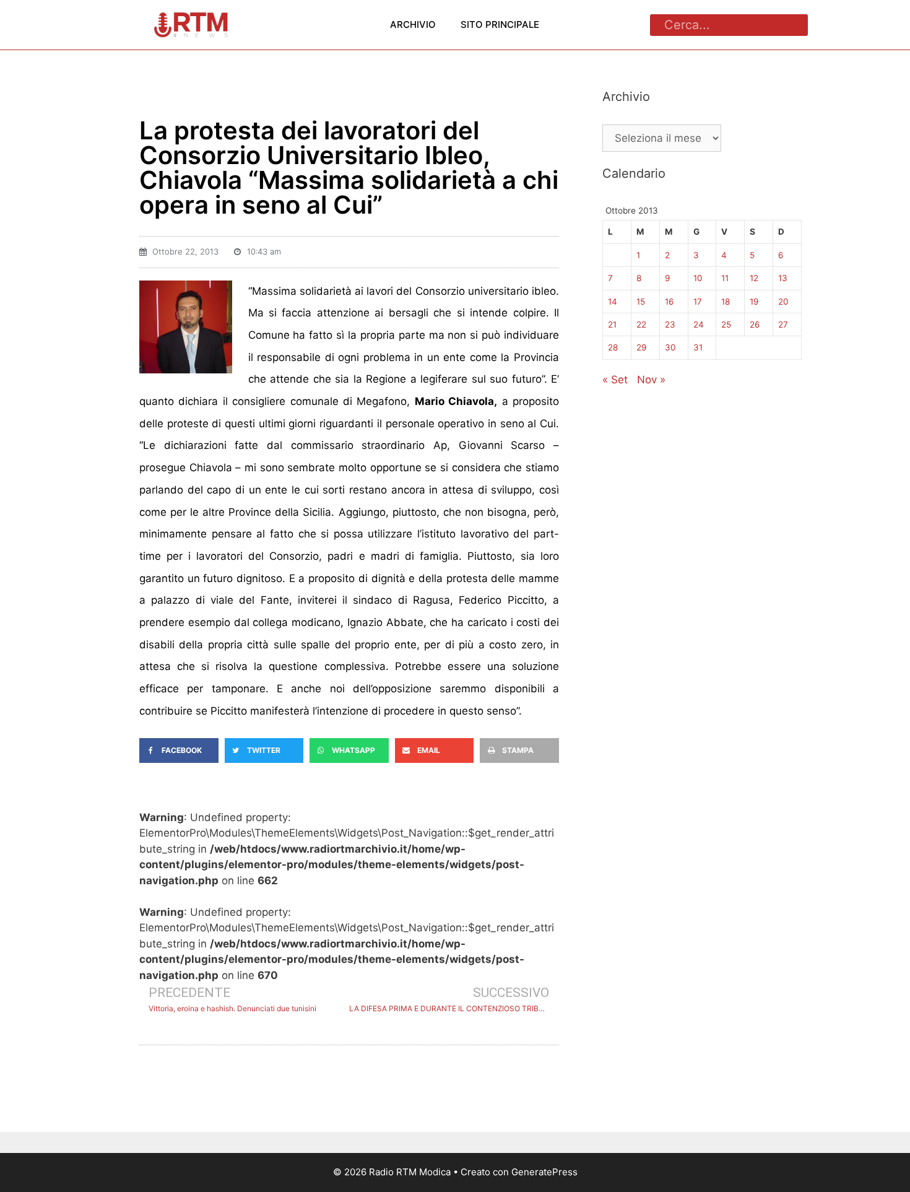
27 (783, 324)
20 (783, 302)
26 (755, 324)
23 (670, 324)
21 (612, 324)
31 (698, 347)
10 (698, 278)
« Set (615, 379)
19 (754, 302)
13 (782, 278)
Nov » (651, 379)
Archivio (413, 24)
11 (725, 278)
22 (641, 324)
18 (725, 302)
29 (641, 347)
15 (640, 302)
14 (612, 302)
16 (669, 302)
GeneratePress (544, 1172)
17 (697, 302)
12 (754, 278)
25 (726, 324)
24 (698, 324)
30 (670, 347)
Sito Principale (500, 24)
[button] (179, 750)
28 (613, 347)
